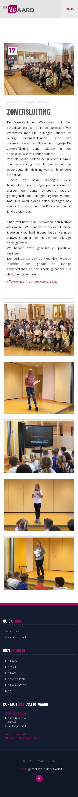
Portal (21, 769)
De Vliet (10, 667)
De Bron (11, 661)
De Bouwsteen (15, 685)
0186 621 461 (18, 734)
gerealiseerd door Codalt (45, 769)
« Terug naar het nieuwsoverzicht (32, 281)
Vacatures (12, 631)
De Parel (11, 673)
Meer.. (9, 691)
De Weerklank (15, 679)
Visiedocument (15, 637)
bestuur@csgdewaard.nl (26, 738)
